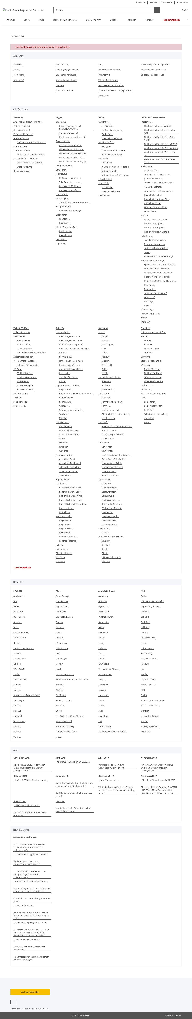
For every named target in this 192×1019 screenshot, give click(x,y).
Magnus (60, 684)
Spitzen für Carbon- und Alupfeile (160, 264)
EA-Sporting (61, 643)
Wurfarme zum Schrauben (71, 157)
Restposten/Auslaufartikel (110, 536)
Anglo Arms (18, 596)
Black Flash (103, 611)
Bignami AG (103, 606)
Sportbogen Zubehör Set (152, 74)
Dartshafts (103, 422)
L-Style (105, 373)
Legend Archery (148, 679)
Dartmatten (107, 512)
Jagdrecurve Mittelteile (70, 186)
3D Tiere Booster (24, 373)
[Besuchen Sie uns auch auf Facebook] (13, 1002)
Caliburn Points (109, 471)
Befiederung (146, 236)
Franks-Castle (19, 658)
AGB (100, 64)
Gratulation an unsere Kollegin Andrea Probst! (74, 794)
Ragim (144, 695)
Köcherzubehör (66, 508)
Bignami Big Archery (150, 606)
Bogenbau (60, 243)
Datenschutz (104, 74)
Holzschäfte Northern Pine (156, 199)
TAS (100, 721)
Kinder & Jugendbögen (66, 227)
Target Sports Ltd (64, 721)
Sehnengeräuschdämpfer (71, 410)
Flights (105, 553)
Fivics (100, 653)
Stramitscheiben (24, 348)
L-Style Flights (108, 418)
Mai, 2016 (60, 801)
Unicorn (17, 731)
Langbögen (61, 169)
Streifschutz (65, 475)
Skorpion (145, 710)
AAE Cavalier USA (106, 590)
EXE (57, 653)
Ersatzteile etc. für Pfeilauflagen (74, 348)
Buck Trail (145, 622)
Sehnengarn (65, 401)
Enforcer (148, 340)
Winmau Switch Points (112, 467)
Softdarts (106, 385)
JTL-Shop (177, 1015)
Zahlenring (107, 483)
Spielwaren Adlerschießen (153, 332)
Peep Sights (64, 373)
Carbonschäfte (151, 170)
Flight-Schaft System (111, 557)
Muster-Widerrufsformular (111, 85)
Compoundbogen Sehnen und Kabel (76, 393)
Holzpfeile (103, 158)
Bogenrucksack (66, 528)
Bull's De (60, 627)
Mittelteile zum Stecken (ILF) (72, 153)
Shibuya (17, 710)
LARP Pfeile (103, 183)
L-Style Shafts (108, 438)
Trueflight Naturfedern (155, 240)
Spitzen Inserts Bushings (152, 260)
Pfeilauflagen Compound (71, 344)
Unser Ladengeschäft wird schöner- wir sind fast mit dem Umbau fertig (74, 784)
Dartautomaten (109, 491)
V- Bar (62, 438)
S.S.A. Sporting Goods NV (152, 700)
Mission (105, 361)
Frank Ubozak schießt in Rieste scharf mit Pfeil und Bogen (73, 810)
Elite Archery (62, 648)
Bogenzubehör (63, 332)
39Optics (17, 590)
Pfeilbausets (146, 121)
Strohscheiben (24, 344)
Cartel (59, 632)
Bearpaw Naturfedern (154, 244)
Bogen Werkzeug (152, 369)
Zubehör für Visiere (68, 377)
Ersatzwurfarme (24, 166)
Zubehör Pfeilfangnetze (28, 365)
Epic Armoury (147, 648)
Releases (60, 545)
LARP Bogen (61, 239)
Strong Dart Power (149, 716)
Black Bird (18, 611)
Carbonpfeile (104, 121)
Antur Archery (62, 596)
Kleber (144, 317)
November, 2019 (21, 757)
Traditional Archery (65, 726)
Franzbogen (61, 658)
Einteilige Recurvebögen (70, 210)
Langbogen (64, 218)
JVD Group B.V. (105, 674)
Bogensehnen (65, 389)
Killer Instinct (19, 679)
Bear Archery (62, 601)
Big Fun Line (61, 606)
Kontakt (153, 2)
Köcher (147, 422)
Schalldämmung (109, 524)
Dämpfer (63, 442)
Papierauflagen (20, 393)
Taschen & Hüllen (64, 516)
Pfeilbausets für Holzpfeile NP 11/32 (161, 148)
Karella (144, 674)
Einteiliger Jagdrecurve (70, 178)
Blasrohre (145, 356)
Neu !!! (101, 332)
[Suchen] (157, 10)
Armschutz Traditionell (70, 463)
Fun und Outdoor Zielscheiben (31, 352)
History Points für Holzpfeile (157, 276)
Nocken (144, 215)
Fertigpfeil (106, 146)
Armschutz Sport (67, 459)
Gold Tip (17, 663)
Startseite (140, 2)
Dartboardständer (110, 516)
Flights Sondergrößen (112, 401)
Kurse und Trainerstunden (153, 393)
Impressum (103, 95)
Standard (106, 397)
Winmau (106, 340)
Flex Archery (146, 653)
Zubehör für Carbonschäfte (157, 174)
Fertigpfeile (107, 126)
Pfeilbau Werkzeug (153, 373)
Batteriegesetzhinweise (109, 69)
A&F (58, 590)
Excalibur (17, 653)
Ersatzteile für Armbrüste (25, 158)
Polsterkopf (149, 297)
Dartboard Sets (109, 520)
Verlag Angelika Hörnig (66, 731)
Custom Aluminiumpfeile (113, 150)
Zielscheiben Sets (21, 332)
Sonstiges (60, 561)
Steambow (103, 716)
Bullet (104, 369)
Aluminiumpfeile (106, 142)
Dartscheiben (104, 479)
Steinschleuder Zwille (151, 361)
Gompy (59, 663)
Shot (104, 348)
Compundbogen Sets (69, 133)
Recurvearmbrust (21, 130)
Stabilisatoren (62, 422)
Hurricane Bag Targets (108, 669)
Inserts (147, 305)
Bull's (104, 352)
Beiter (16, 606)
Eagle (100, 643)
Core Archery (19, 637)
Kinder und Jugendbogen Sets (73, 137)
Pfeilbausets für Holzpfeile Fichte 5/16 (159, 131)
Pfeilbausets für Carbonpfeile (158, 126)
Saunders (60, 705)
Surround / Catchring (112, 504)
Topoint (17, 726)
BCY (15, 601)
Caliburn (145, 627)
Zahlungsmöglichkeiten (67, 69)
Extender (63, 446)
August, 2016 (19, 801)
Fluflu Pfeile (107, 134)
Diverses (106, 561)
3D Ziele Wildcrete (25, 389)
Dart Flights (103, 393)
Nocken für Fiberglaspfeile (156, 231)
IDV (142, 669)
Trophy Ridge (104, 726)
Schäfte (105, 549)
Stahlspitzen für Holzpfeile (156, 268)
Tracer (147, 252)
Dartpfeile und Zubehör (109, 377)
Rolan (101, 700)
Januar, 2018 (62, 776)
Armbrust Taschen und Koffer (31, 154)
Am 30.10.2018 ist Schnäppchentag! (31, 780)
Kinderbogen (65, 231)
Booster (59, 622)
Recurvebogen (62, 141)
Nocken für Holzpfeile (154, 227)
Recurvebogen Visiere (69, 365)
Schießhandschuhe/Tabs (155, 414)
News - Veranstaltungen (25, 837)
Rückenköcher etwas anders (72, 504)
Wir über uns (62, 64)
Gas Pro (102, 658)
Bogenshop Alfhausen (66, 74)
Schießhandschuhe (68, 471)
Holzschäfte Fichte (152, 195)
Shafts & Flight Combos (113, 434)
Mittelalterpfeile (109, 171)
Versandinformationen (66, 80)
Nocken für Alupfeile (154, 223)
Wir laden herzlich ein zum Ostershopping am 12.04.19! (111, 766)
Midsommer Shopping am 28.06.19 (73, 761)
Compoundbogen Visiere (71, 369)
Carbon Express (20, 632)
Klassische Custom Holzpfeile (115, 166)
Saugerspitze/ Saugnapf (155, 293)
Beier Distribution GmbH (152, 601)
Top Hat (144, 721)
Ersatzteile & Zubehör (112, 138)
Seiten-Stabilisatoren (69, 434)
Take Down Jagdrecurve (70, 182)
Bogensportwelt (105, 616)
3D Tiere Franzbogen (26, 377)
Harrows (106, 356)
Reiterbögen (61, 194)
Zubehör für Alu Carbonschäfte (159, 191)
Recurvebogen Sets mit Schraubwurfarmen (70, 127)
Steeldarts (106, 381)
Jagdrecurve (61, 173)
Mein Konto (166, 2)
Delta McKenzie (148, 637)
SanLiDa (17, 705)
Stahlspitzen (107, 450)
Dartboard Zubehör (111, 500)
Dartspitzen (103, 442)
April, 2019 (103, 757)
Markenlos (103, 684)
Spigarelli (17, 716)
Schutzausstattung (65, 455)
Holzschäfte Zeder (152, 203)
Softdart (105, 545)
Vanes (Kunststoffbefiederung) (158, 256)
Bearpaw (102, 601)
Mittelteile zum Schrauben (71, 149)
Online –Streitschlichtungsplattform (115, 90)
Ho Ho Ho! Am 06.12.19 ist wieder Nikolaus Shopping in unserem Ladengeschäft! (29, 767)
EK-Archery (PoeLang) (23, 648)
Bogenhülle (64, 524)
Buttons (63, 352)
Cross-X (59, 637)
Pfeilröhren (64, 512)
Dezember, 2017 (106, 776)
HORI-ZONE (18, 669)
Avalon (144, 596)
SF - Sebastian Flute (150, 705)
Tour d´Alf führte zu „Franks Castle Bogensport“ (30, 814)
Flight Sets (106, 405)
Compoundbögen (64, 165)
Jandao (16, 674)
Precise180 (107, 365)
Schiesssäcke (19, 405)
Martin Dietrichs (148, 684)
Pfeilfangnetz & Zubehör (24, 361)
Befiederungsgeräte (150, 313)
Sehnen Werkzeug (152, 377)
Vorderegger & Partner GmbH (112, 731)
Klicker (62, 381)
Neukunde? (182, 2)
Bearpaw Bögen (63, 206)
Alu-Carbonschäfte (153, 186)
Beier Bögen (61, 214)
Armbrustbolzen (21, 138)
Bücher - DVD (147, 385)
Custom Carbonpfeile (112, 130)
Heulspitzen (149, 285)
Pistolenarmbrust (21, 126)
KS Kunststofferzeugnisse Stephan (72, 679)
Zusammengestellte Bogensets (155, 64)
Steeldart (106, 540)
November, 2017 (149, 776)
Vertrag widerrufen (30, 992)
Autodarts (103, 596)
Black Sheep (19, 616)
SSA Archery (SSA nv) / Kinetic (70, 716)
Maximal (17, 690)
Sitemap (60, 85)
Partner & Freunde (64, 90)
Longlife (17, 684)
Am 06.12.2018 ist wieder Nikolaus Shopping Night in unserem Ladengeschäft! (157, 767)
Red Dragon (107, 344)
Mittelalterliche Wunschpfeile (116, 175)
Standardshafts (109, 430)
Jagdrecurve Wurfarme (70, 190)
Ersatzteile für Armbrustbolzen (31, 142)
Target (105, 336)
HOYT (58, 669)
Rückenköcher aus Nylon (71, 495)
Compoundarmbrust (23, 134)
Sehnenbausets (66, 397)
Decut (101, 637)
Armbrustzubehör (21, 150)
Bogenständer (62, 479)
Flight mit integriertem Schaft (115, 414)
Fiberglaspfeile (105, 179)
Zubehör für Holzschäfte (155, 207)
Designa (17, 643)
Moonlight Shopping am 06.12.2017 (158, 780)
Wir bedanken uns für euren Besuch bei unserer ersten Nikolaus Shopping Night (116, 790)
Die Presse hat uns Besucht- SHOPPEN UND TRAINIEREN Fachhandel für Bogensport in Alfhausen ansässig (159, 790)
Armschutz (149, 418)
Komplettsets (65, 426)
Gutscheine (146, 389)
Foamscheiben (24, 340)
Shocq (59, 710)
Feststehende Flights (111, 410)
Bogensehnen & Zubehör (67, 385)
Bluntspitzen (150, 289)
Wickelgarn (64, 405)
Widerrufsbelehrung (108, 80)
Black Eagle (61, 611)
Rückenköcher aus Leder (70, 500)
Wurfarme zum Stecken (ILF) (72, 161)
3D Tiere (17, 369)
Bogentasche (65, 520)
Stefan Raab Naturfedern (156, 248)
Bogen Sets (61, 121)
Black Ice (148, 344)
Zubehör (63, 418)
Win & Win (146, 731)
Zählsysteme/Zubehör (112, 508)
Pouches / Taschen (68, 540)
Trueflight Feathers (150, 726)
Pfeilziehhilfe (104, 195)
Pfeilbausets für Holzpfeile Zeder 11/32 (159, 161)
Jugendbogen (65, 235)
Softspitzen (107, 446)
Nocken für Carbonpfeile (155, 219)
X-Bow (59, 737)
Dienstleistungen (21, 171)
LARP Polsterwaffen (153, 405)
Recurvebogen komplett (70, 145)
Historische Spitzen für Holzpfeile (160, 281)
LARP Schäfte (150, 211)
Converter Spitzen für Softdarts (116, 455)
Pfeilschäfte (146, 166)
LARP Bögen (149, 401)
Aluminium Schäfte (153, 178)
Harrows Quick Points (112, 463)
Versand (45, 1008)
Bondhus (17, 622)
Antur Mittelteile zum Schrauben (74, 202)
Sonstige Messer (152, 348)
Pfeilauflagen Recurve (69, 336)
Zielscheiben (19, 336)
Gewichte (63, 450)
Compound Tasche (68, 536)
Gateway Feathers (149, 658)
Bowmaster (103, 622)
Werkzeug (145, 321)
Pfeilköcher (61, 483)
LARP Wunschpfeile (111, 191)
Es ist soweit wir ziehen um (27, 805)
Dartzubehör (108, 389)
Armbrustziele (20, 146)
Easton (144, 643)
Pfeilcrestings (147, 309)
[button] (167, 10)
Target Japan (19, 721)
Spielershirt (103, 528)
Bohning (145, 616)
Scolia (101, 705)
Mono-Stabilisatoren (68, 430)
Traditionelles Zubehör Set (153, 69)
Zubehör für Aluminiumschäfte (158, 182)
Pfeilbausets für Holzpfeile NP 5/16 (160, 144)
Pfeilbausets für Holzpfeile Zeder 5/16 (159, 154)
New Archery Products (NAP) (26, 695)
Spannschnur (65, 356)
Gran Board (103, 663)
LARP (143, 397)
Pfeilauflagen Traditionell (71, 340)
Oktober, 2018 (20, 776)
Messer (144, 336)
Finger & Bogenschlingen (71, 361)
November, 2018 (149, 757)
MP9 (143, 690)
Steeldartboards (109, 487)
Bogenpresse (62, 549)
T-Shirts (105, 532)
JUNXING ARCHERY (64, 674)
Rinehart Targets (63, 700)
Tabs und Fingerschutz (70, 467)
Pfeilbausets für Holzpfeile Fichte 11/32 (159, 138)
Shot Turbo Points (110, 475)
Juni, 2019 (60, 757)
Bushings (148, 301)
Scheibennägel (20, 401)
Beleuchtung (108, 495)
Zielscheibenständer (23, 356)
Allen (143, 590)
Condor (144, 632)
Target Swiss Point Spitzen (114, 459)
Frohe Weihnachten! (109, 780)
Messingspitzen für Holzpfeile (158, 272)
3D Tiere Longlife (25, 385)
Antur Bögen (62, 198)
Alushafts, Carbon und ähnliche (117, 426)
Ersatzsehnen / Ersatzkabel (29, 162)
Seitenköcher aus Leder (70, 491)
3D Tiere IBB (22, 381)
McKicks (60, 690)
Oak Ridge (60, 695)
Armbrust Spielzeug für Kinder (27, 121)
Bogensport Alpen (64, 616)
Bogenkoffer (65, 532)
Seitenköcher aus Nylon (70, 487)
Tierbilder (18, 397)
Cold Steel (103, 632)
